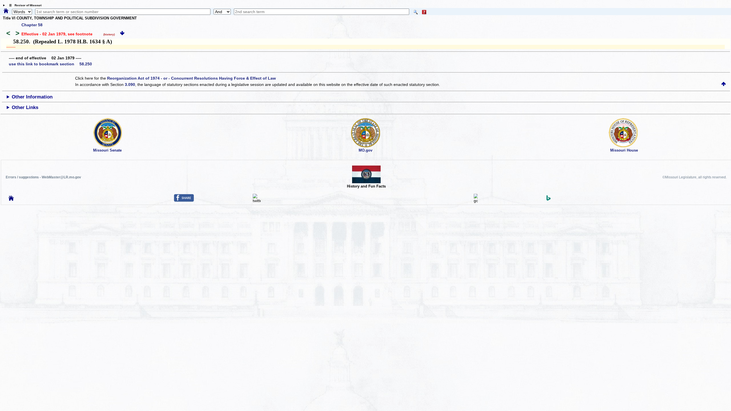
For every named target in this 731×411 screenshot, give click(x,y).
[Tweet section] (257, 200)
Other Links (25, 107)
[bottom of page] (122, 34)
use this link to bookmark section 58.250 (50, 64)
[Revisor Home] (11, 199)
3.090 (130, 84)
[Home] (6, 11)
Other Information (32, 97)
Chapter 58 (32, 25)
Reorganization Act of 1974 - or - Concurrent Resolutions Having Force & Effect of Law (191, 78)
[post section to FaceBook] (184, 200)
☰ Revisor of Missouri (24, 5)
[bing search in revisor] (549, 199)
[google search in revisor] (476, 200)
